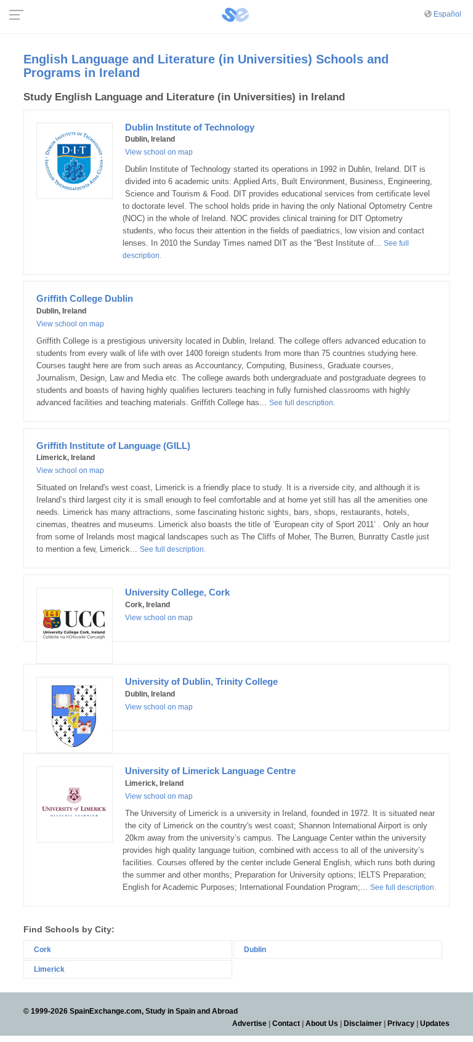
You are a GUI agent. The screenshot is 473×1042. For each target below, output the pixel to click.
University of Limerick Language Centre (210, 770)
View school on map (159, 152)
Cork (42, 949)
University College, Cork (177, 592)
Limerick (49, 969)
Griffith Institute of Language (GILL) (113, 445)
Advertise (249, 1023)
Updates (435, 1023)
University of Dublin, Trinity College (201, 681)
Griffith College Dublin (84, 298)
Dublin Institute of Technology (189, 127)
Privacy (400, 1023)
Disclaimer (363, 1023)
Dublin (255, 949)
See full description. (302, 402)
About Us (321, 1023)
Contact (286, 1023)
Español (447, 14)
